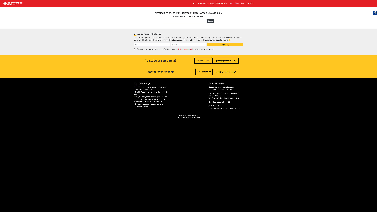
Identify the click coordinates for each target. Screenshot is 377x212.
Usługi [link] (231, 3)
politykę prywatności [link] (184, 49)
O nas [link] (194, 3)
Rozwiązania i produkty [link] (206, 3)
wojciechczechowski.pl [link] (194, 117)
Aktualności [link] (249, 3)
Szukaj (210, 21)
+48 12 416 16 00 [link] (204, 72)
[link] (11, 3)
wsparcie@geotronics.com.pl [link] (225, 61)
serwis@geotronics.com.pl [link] (225, 72)
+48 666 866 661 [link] (203, 61)
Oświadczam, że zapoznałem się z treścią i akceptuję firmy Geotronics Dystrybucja (174, 49)
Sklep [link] (237, 3)
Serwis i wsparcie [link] (221, 3)
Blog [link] (242, 3)
